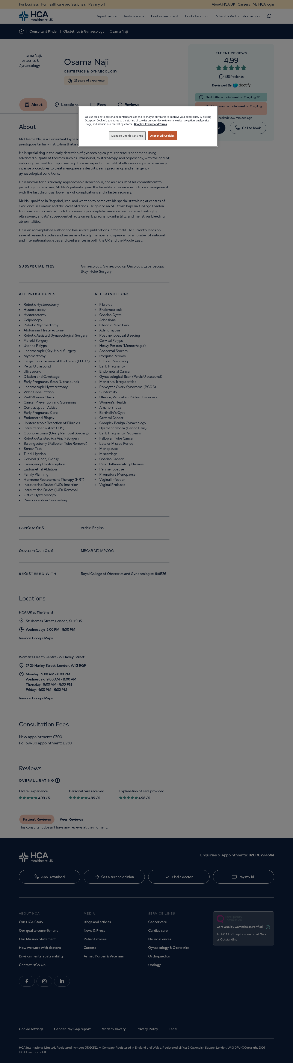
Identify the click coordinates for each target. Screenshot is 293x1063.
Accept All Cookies (162, 135)
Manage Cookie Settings (127, 135)
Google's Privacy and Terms (150, 124)
